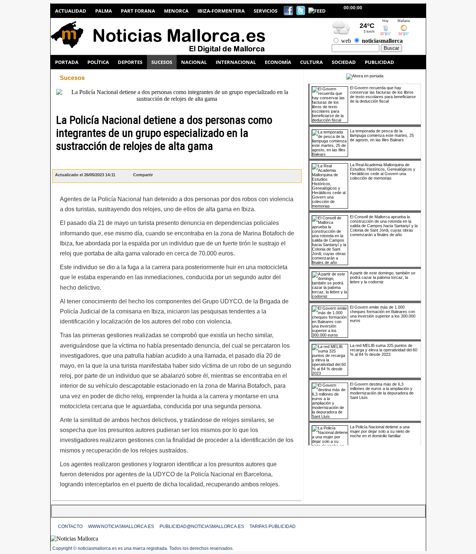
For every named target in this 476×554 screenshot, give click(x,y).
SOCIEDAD (344, 62)
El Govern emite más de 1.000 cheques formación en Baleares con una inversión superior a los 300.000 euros (382, 314)
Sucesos (72, 78)
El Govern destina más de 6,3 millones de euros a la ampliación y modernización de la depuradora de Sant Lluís (382, 391)
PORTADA (66, 62)
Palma (103, 10)
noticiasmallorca (382, 41)
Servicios (265, 10)
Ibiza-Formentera (221, 10)
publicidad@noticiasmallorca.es (202, 526)
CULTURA (311, 62)
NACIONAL (194, 62)
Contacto (70, 526)
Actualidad (70, 10)
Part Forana (138, 10)
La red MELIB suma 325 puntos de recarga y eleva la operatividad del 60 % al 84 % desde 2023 (383, 350)
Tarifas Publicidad (273, 526)
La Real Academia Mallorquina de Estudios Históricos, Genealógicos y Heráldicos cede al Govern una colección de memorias (382, 171)
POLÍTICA (98, 62)
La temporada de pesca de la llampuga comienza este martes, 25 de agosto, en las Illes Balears (382, 135)
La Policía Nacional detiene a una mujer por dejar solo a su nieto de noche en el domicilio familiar (380, 431)
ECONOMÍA (278, 62)
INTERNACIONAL (236, 62)
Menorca (176, 10)
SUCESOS (161, 62)
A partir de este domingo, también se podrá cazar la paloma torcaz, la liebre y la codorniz (382, 277)
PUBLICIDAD (379, 62)
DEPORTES (130, 62)
